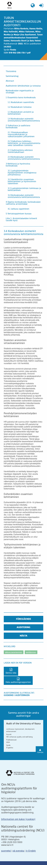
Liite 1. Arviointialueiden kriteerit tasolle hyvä (21, 220)
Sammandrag (12, 76)
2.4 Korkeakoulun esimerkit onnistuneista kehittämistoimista (24, 158)
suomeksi (6, 850)
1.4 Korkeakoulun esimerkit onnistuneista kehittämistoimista (24, 120)
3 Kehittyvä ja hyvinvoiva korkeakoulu (18, 165)
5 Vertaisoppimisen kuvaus (18, 214)
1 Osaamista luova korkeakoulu (21, 98)
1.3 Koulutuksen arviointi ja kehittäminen (21, 113)
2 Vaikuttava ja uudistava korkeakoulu (18, 127)
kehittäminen (31, 652)
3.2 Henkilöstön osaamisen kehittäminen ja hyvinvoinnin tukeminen (22, 182)
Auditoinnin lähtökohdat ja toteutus (23, 86)
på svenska (18, 850)
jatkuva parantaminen (13, 652)
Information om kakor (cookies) (18, 819)
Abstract (10, 81)
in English (31, 850)
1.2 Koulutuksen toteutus (20, 107)
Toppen (40, 750)
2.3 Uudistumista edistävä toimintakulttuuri (20, 151)
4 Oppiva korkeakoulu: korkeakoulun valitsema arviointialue (23, 203)
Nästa (23, 636)
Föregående (23, 619)
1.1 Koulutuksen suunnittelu (21, 102)
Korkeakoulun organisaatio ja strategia (20, 92)
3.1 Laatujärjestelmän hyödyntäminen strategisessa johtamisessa (22, 173)
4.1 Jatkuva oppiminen (18, 209)
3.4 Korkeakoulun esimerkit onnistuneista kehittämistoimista (24, 196)
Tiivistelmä (11, 72)
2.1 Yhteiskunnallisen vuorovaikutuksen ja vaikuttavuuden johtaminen (21, 135)
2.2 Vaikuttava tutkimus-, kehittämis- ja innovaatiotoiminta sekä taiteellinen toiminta (24, 143)
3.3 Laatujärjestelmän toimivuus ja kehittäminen (24, 189)
